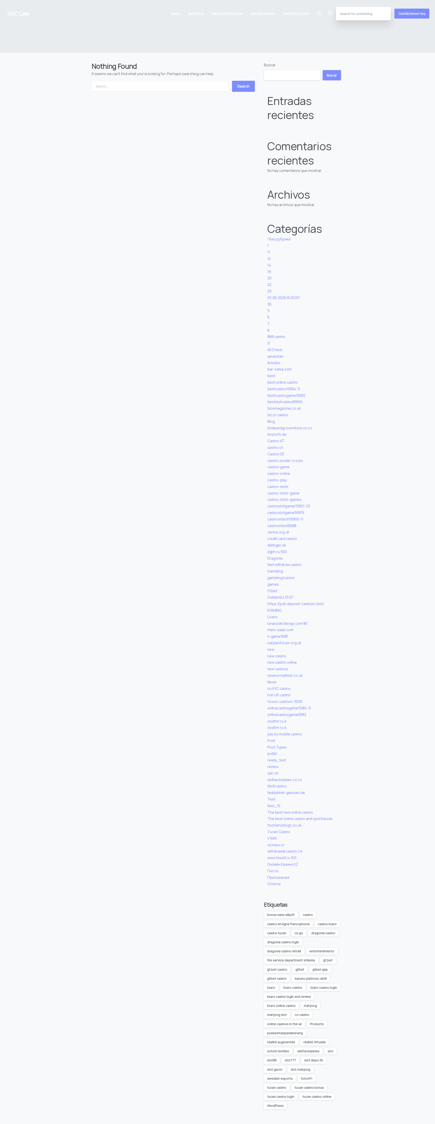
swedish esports (280, 1078)
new (270, 649)
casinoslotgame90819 (285, 512)
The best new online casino (290, 812)
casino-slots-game (283, 493)
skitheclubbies (308, 1051)
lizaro (271, 987)
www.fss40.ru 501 (282, 857)
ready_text (276, 760)
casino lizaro (327, 924)
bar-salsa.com (279, 369)
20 (269, 278)
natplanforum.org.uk (284, 642)
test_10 (273, 805)
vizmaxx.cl (275, 844)
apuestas (275, 356)
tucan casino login (280, 1096)
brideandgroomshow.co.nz (289, 427)
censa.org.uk (278, 532)
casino (308, 915)
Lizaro (272, 616)
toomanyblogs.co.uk (284, 825)
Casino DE (275, 454)
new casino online (282, 662)
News (272, 682)
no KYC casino (279, 688)
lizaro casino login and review (289, 996)
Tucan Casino (278, 831)
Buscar (270, 64)
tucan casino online (316, 1096)
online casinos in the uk (284, 1024)
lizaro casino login (323, 987)
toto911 (306, 1078)
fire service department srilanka (291, 960)
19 (269, 271)
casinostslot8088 (281, 525)
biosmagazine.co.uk (284, 408)
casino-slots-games (284, 499)
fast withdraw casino (284, 564)
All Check (275, 349)
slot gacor (275, 1069)
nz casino (302, 1014)
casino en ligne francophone (288, 924)
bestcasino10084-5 (283, 388)
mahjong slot (277, 1014)
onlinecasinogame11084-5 (289, 708)
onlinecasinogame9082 (286, 714)
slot (331, 1051)
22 (269, 284)
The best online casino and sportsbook (300, 818)
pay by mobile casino (284, 734)
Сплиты (273, 883)
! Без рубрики (279, 239)
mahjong (310, 1005)
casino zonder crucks (285, 460)
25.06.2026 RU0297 (283, 297)
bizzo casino (277, 414)
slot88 (272, 1060)
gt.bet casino (277, 969)
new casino (276, 655)
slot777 (290, 1060)
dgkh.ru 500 (277, 551)
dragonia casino (323, 933)
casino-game (278, 466)
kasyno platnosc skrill (311, 978)
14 (269, 265)
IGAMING (274, 610)
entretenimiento (321, 951)
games (273, 584)
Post (271, 740)
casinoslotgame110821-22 (288, 506)
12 (269, 258)
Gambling (275, 571)
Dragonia (275, 558)
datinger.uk (276, 545)
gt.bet (328, 960)
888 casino (276, 336)
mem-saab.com (280, 629)
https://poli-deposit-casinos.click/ (295, 603)
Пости (272, 870)
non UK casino (279, 694)
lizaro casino (292, 987)
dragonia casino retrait (284, 951)
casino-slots (277, 486)
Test (271, 799)
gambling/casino (281, 577)
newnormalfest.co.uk (285, 675)
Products (317, 1024)
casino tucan (276, 933)
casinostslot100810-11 (285, 519)
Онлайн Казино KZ (282, 864)
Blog (271, 421)
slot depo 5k (313, 1060)
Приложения (278, 877)
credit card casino (282, 538)
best (271, 375)
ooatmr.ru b (277, 727)
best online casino (282, 382)
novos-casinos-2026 (284, 701)
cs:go (299, 933)
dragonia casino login (283, 942)
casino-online (278, 473)
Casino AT (275, 440)
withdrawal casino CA (284, 851)
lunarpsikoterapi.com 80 (287, 623)
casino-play (277, 480)
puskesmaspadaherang (285, 1033)
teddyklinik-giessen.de (286, 792)
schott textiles (278, 1051)
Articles (273, 362)
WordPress (275, 1105)
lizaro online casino (281, 1005)
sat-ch (272, 773)
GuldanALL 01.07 (280, 597)
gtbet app (320, 969)
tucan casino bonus (309, 1087)
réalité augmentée (281, 1042)
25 (269, 291)
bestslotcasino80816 (284, 401)
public (272, 753)
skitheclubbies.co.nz (284, 779)
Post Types (277, 747)
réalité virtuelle (314, 1042)
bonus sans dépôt (281, 915)
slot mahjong (300, 1069)
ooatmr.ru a (276, 721)
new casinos (277, 668)
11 (268, 252)
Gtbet (272, 590)
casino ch (275, 447)
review (272, 766)
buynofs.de (276, 434)
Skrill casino (277, 786)
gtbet (299, 969)
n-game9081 (277, 636)
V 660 (272, 838)
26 (269, 304)
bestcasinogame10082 (286, 395)
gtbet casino (277, 978)
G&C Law (18, 13)
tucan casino (276, 1087)
